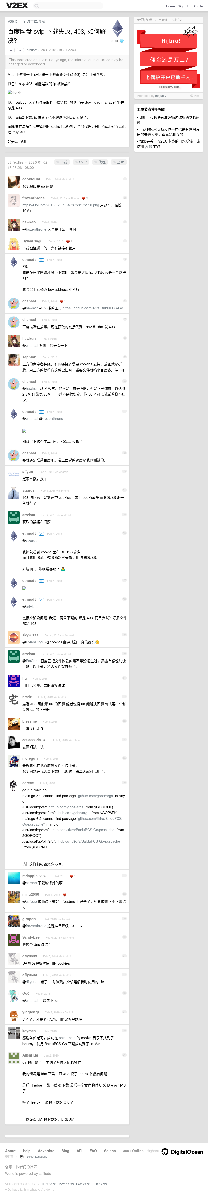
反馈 (148, 146)
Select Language (35, 1156)
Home (170, 6)
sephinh (29, 356)
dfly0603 (29, 956)
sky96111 (30, 634)
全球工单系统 (34, 21)
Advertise (46, 1150)
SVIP (82, 161)
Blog (65, 1150)
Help (27, 1150)
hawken (29, 221)
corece (28, 782)
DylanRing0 (32, 240)
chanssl (29, 300)
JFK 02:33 (100, 1184)
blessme (29, 721)
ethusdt (32, 50)
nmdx (27, 696)
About (10, 1150)
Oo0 (25, 993)
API (79, 1150)
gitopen (29, 918)
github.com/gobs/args (95, 795)
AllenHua (30, 1055)
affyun (27, 471)
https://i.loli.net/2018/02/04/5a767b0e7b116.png (60, 204)
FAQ (93, 1150)
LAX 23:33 (83, 1184)
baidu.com (67, 1037)
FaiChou (33, 660)
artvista (28, 514)
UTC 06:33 (49, 1184)
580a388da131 (34, 739)
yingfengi (30, 1012)
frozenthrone (33, 197)
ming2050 (30, 894)
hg (24, 678)
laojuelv (160, 95)
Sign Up (183, 6)
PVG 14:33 (66, 1184)
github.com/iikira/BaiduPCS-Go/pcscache (81, 829)
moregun (30, 758)
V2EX (12, 21)
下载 (63, 161)
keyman (29, 1030)
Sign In (198, 6)
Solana (110, 1150)
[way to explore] (17, 6)
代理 (101, 161)
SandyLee (31, 937)
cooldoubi (31, 178)
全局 (120, 161)
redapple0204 (34, 875)
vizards (28, 490)
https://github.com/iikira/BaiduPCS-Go (93, 308)
